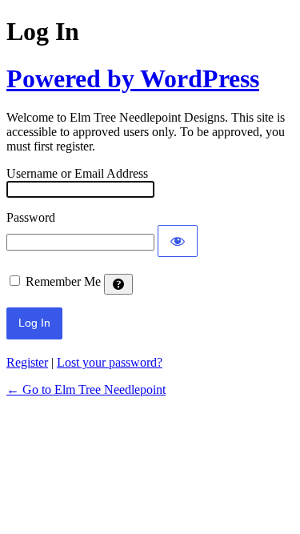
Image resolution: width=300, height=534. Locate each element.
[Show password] (178, 241)
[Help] (118, 284)
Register (27, 362)
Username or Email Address (77, 173)
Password (30, 217)
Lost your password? (109, 362)
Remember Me (63, 281)
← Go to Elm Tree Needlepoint (86, 389)
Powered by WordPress (132, 78)
